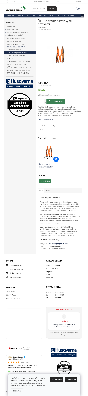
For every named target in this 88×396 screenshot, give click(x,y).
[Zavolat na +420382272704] (9, 1)
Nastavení (16, 391)
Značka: (45, 30)
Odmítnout (57, 379)
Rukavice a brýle (15, 50)
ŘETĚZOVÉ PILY (12, 30)
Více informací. (40, 385)
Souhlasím (71, 379)
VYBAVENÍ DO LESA (14, 41)
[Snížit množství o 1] (45, 102)
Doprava (49, 271)
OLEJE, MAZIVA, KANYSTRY (16, 64)
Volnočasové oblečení (17, 56)
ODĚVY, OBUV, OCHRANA (16, 47)
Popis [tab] (41, 191)
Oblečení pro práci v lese (18, 53)
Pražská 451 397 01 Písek (11, 293)
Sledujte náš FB (15, 273)
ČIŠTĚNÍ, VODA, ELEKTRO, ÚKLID (18, 70)
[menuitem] (10, 15)
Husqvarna (11, 27)
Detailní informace (44, 119)
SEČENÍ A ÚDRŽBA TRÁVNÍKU (17, 32)
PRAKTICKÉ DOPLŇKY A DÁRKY (18, 73)
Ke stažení (50, 278)
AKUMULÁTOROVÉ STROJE (16, 38)
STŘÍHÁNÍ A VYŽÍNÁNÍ (15, 35)
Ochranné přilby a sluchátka (19, 61)
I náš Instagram (15, 277)
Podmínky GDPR (52, 268)
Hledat (52, 9)
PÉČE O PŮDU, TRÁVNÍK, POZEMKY (19, 67)
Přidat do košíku (57, 101)
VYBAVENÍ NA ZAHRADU (15, 44)
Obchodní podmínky (41, 2)
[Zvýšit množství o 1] (45, 100)
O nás (48, 274)
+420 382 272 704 (16, 269)
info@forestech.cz (16, 265)
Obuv (11, 58)
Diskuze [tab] (47, 191)
